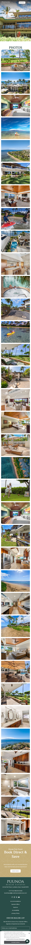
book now (15, 871)
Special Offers (15, 904)
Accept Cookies (15, 942)
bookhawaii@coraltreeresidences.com (15, 893)
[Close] (29, 933)
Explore (15, 907)
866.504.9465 (18, 890)
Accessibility (15, 910)
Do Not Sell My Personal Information (15, 939)
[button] (29, 2)
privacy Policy (15, 913)
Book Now (22, 2)
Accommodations (15, 901)
